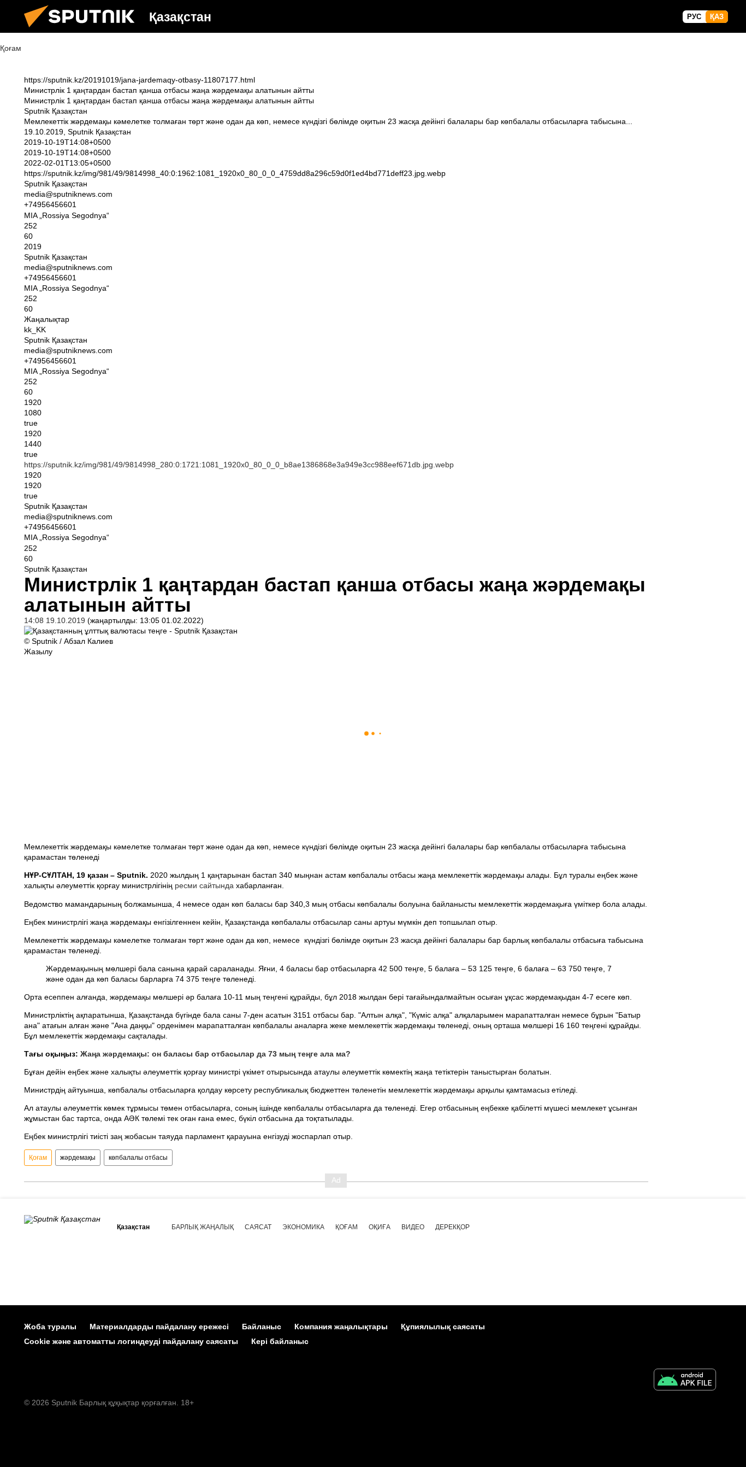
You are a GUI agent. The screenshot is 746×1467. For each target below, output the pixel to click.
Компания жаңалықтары (341, 1326)
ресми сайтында (204, 885)
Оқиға (379, 1227)
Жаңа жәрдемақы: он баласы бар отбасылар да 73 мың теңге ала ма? (215, 1053)
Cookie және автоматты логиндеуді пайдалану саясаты (131, 1341)
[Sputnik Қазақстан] (83, 30)
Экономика (303, 1227)
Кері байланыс (280, 1341)
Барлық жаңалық (202, 1227)
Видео (412, 1227)
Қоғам (38, 1157)
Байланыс (261, 1326)
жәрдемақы (78, 1157)
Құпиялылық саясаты (443, 1326)
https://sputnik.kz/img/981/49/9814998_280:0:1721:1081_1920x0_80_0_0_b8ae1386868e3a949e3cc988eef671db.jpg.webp (239, 464)
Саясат (258, 1227)
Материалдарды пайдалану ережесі (159, 1326)
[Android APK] (685, 1381)
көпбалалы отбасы (138, 1157)
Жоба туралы (50, 1326)
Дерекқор (452, 1227)
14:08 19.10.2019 (54, 620)
